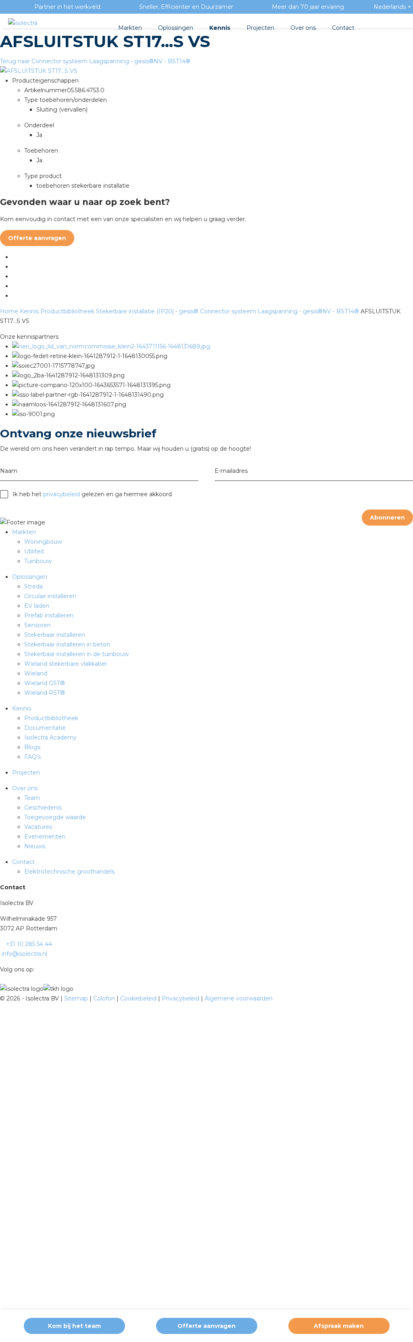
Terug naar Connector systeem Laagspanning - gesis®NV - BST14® (95, 61)
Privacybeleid (181, 998)
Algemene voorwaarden (238, 998)
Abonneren (387, 517)
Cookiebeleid (139, 998)
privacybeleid (61, 494)
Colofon (105, 998)
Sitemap (77, 998)
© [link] (2, 998)
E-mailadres (231, 470)
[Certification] (111, 346)
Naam (8, 470)
